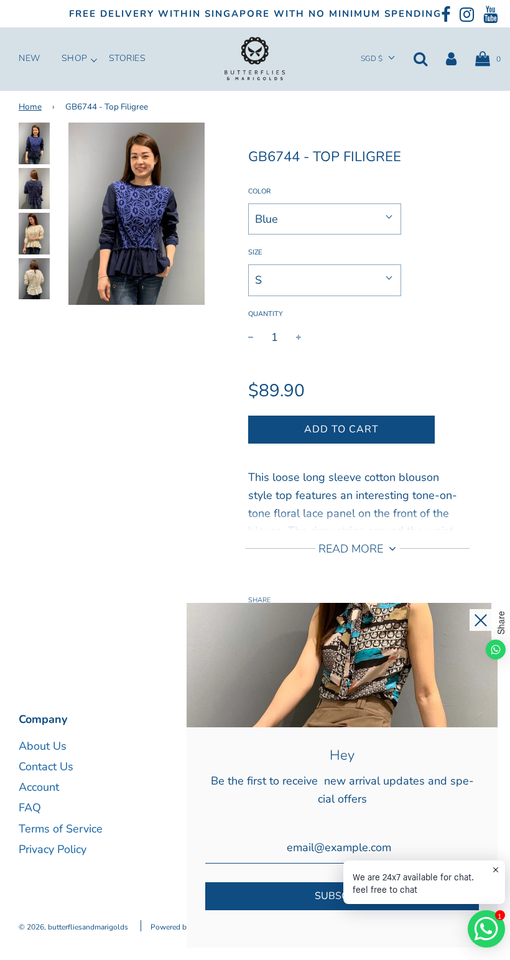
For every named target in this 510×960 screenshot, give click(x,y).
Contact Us (46, 766)
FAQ (30, 807)
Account (39, 787)
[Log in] (451, 58)
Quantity (265, 314)
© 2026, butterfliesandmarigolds (73, 927)
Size (255, 252)
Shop (75, 58)
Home (30, 107)
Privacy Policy (52, 849)
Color (259, 191)
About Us (43, 746)
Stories (127, 58)
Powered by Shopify (184, 927)
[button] (378, 59)
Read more (352, 548)
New (29, 58)
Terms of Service (61, 828)
